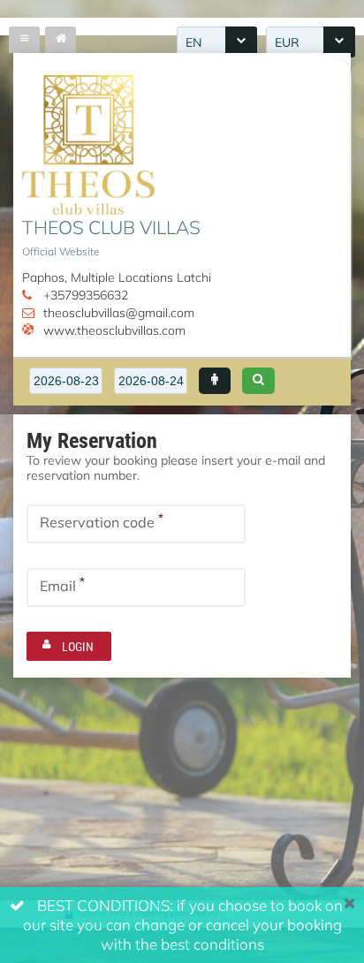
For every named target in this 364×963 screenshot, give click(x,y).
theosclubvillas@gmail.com (118, 312)
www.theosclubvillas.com (114, 330)
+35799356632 (85, 294)
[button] (215, 381)
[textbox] (65, 381)
